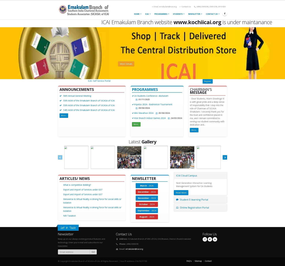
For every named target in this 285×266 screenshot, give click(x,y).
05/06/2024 (164, 113)
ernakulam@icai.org (134, 249)
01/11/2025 (144, 99)
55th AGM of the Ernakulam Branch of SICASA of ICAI (89, 100)
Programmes (160, 14)
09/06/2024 (144, 108)
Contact (208, 261)
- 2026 (146, 185)
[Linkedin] (215, 239)
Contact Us (186, 6)
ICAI (147, 14)
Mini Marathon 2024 (144, 113)
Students (178, 14)
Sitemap (198, 261)
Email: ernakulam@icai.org (164, 6)
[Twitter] (210, 239)
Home (137, 14)
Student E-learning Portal (193, 199)
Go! (93, 251)
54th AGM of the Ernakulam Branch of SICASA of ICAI (89, 110)
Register (207, 81)
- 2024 (147, 191)
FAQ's (189, 261)
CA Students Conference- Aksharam (151, 95)
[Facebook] (225, 13)
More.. (63, 115)
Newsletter (194, 14)
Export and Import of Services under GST (83, 189)
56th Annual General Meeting (77, 95)
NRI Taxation (69, 215)
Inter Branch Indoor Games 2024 (150, 118)
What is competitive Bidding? (77, 184)
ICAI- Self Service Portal (94, 80)
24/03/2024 (176, 118)
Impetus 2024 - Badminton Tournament (153, 104)
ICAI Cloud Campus (186, 175)
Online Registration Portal (194, 207)
